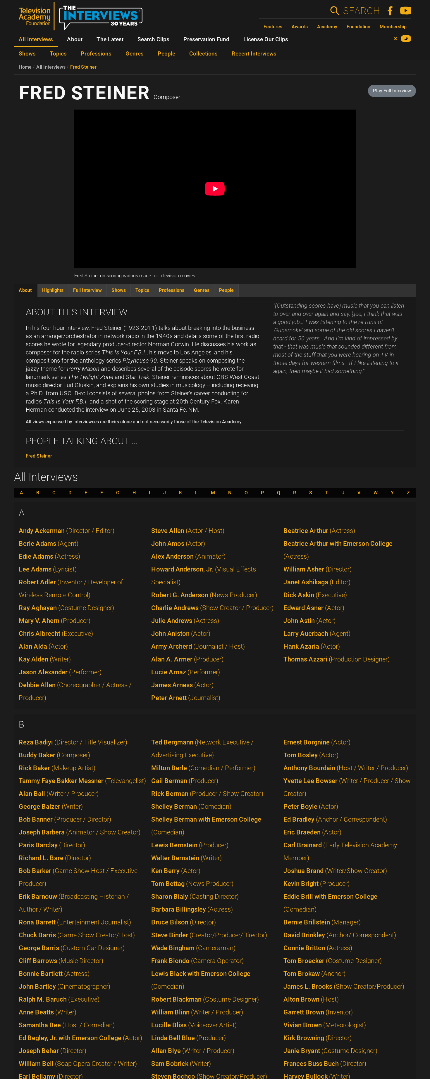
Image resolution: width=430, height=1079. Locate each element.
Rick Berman (207, 793)
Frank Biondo (197, 960)
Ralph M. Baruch (59, 999)
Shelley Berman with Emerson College (206, 826)
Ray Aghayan (66, 608)
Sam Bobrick (181, 1063)
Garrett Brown (318, 1012)
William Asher (317, 569)
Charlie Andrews (212, 608)
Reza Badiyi (73, 742)
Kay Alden (45, 659)
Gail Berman (184, 780)
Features (273, 27)
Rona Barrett (75, 922)
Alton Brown (311, 999)
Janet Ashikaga (316, 582)
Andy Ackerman (66, 530)
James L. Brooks (343, 986)
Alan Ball (59, 793)
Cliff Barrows (61, 960)
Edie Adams (49, 556)
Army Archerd (198, 646)
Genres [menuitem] (134, 54)
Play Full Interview (392, 90)
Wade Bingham (193, 948)
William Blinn (197, 1012)
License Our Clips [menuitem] (265, 39)
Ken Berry (175, 870)
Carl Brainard (340, 851)
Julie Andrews (185, 620)
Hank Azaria (311, 646)
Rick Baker (57, 768)
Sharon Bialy (195, 896)
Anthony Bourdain (345, 768)
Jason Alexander (60, 672)
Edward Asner (313, 608)
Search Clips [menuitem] (153, 39)
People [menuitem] (166, 54)
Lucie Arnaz (185, 672)
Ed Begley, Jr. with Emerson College (80, 1038)
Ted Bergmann (202, 749)
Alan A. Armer (187, 659)
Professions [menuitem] (96, 54)
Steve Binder (209, 935)
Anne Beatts (47, 1012)
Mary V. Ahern (54, 620)
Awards (300, 27)
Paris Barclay (52, 845)
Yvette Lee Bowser (347, 787)
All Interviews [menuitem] (36, 39)
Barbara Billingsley (192, 909)
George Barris (72, 948)
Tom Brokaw (314, 973)
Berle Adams (48, 543)
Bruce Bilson (183, 922)
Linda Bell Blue (188, 1038)
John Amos (178, 543)
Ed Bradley (335, 819)
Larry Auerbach (316, 633)
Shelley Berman (191, 806)
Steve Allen (187, 530)
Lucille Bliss (194, 1025)
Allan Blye (192, 1050)
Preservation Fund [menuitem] (206, 39)
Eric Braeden (312, 832)
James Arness (182, 685)
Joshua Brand (335, 870)
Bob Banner (65, 819)
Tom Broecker (332, 960)
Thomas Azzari (336, 659)
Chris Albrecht (56, 633)
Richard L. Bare (55, 858)
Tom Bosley (310, 755)
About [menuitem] (74, 39)
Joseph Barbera (79, 832)
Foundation (358, 27)
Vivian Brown (324, 1025)
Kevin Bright (316, 883)
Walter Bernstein (186, 858)
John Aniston (180, 633)
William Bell (78, 1063)
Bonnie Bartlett (54, 973)
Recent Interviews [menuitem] (254, 54)
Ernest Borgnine (316, 742)
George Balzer (51, 806)
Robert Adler (71, 589)
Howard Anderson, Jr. (203, 576)
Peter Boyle (310, 806)
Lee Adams (48, 569)
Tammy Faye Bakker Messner (82, 780)
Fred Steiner (83, 67)
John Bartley (64, 986)
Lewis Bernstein (189, 845)
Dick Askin (315, 595)
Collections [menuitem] (203, 54)
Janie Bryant (330, 1050)
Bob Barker (78, 877)
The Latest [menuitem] (110, 39)
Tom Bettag (192, 883)
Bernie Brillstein (322, 922)
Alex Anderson (188, 556)
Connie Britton (317, 948)
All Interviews (51, 67)
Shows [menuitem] (27, 54)
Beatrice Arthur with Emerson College (338, 550)
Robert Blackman (205, 999)
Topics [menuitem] (58, 54)
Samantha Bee (67, 1025)
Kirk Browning (317, 1038)
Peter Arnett (185, 698)
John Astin (309, 620)
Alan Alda (43, 646)
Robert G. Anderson (204, 595)
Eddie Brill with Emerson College (330, 903)
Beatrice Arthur (319, 530)
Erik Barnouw (74, 903)
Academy (327, 27)
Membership (393, 27)
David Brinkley (339, 935)
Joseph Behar (52, 1050)
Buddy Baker (54, 755)
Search (361, 11)
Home (25, 67)
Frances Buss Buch (324, 1063)
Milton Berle (203, 768)
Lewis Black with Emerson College (200, 980)
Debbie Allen (75, 691)
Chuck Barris (77, 935)
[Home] (83, 19)
